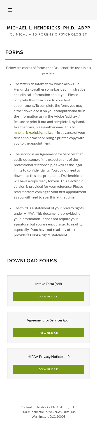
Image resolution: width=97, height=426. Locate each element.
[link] (48, 28)
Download (49, 296)
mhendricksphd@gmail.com (35, 132)
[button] (9, 9)
